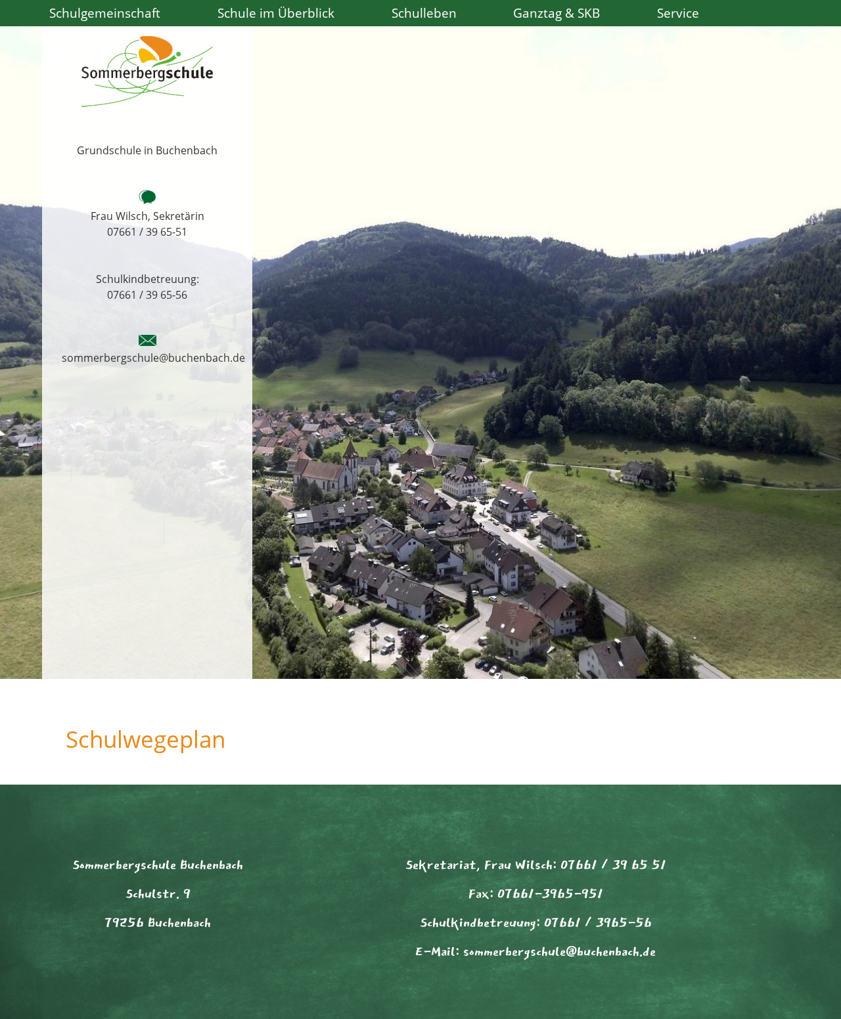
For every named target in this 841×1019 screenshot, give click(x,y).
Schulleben (424, 13)
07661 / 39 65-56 (147, 295)
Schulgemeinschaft (104, 13)
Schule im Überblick (275, 13)
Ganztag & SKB (556, 13)
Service (678, 13)
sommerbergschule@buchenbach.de (153, 358)
